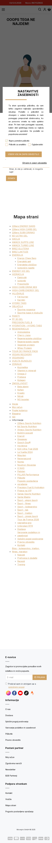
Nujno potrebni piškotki (19, 141)
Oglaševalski (37, 144)
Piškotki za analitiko (17, 144)
